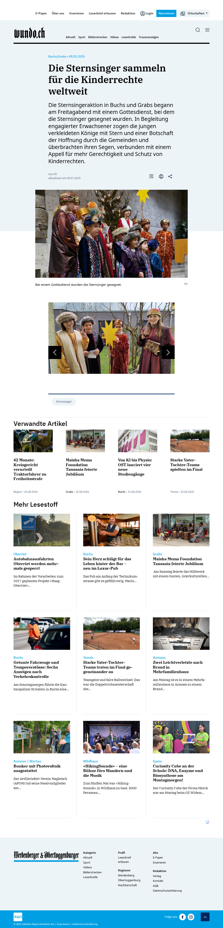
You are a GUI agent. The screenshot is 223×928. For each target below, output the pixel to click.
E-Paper (41, 13)
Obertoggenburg (129, 880)
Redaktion (128, 13)
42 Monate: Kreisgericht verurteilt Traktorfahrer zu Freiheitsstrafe (30, 469)
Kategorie (89, 853)
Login (149, 13)
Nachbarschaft (127, 885)
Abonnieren (166, 13)
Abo (155, 853)
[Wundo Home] (30, 32)
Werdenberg (126, 875)
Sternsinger (64, 401)
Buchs (121, 492)
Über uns (58, 13)
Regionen (124, 870)
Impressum (63, 924)
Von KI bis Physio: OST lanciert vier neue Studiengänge (135, 467)
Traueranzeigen (149, 37)
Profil (121, 853)
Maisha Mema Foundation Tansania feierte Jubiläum (81, 467)
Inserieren (76, 13)
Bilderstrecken (97, 37)
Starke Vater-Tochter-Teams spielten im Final (186, 464)
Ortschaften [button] (196, 13)
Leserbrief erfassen (102, 13)
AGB (155, 886)
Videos (114, 37)
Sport (81, 37)
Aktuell (70, 37)
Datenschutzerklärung (167, 890)
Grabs (69, 492)
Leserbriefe (129, 37)
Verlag (157, 876)
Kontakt (158, 881)
